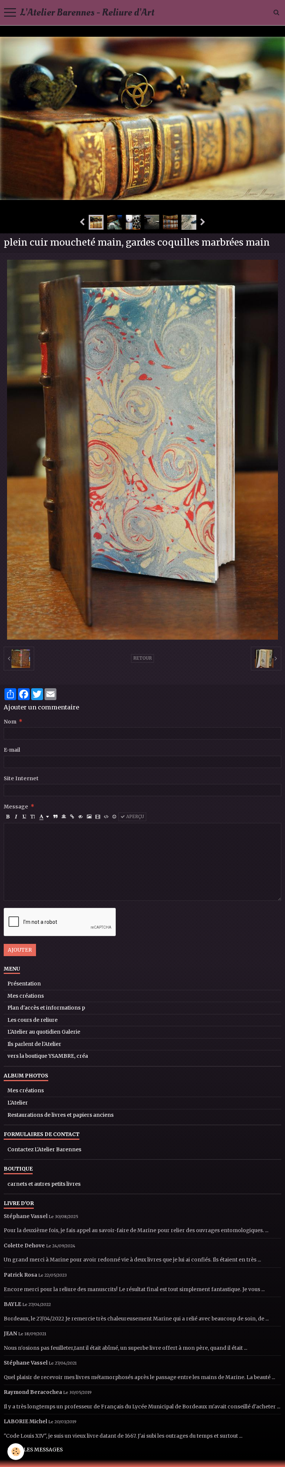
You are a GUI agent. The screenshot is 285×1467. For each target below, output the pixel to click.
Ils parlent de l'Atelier (34, 1044)
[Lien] (72, 817)
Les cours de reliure (32, 1020)
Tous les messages (35, 1450)
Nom (10, 722)
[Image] (89, 817)
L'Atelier (17, 1103)
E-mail (12, 750)
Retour (142, 658)
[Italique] (16, 817)
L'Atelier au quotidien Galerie (43, 1032)
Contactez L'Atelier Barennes (44, 1149)
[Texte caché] (80, 817)
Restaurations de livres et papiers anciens (60, 1115)
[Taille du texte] (32, 817)
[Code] (106, 817)
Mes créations (25, 996)
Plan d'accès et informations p (46, 1008)
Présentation (24, 984)
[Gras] (8, 817)
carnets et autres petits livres (44, 1184)
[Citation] (55, 817)
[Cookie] (15, 1451)
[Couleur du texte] (44, 817)
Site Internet (21, 778)
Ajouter (20, 950)
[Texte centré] (63, 817)
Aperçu (134, 816)
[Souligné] (24, 817)
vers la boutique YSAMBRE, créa (47, 1056)
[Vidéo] (97, 817)
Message (16, 807)
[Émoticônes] (114, 817)
